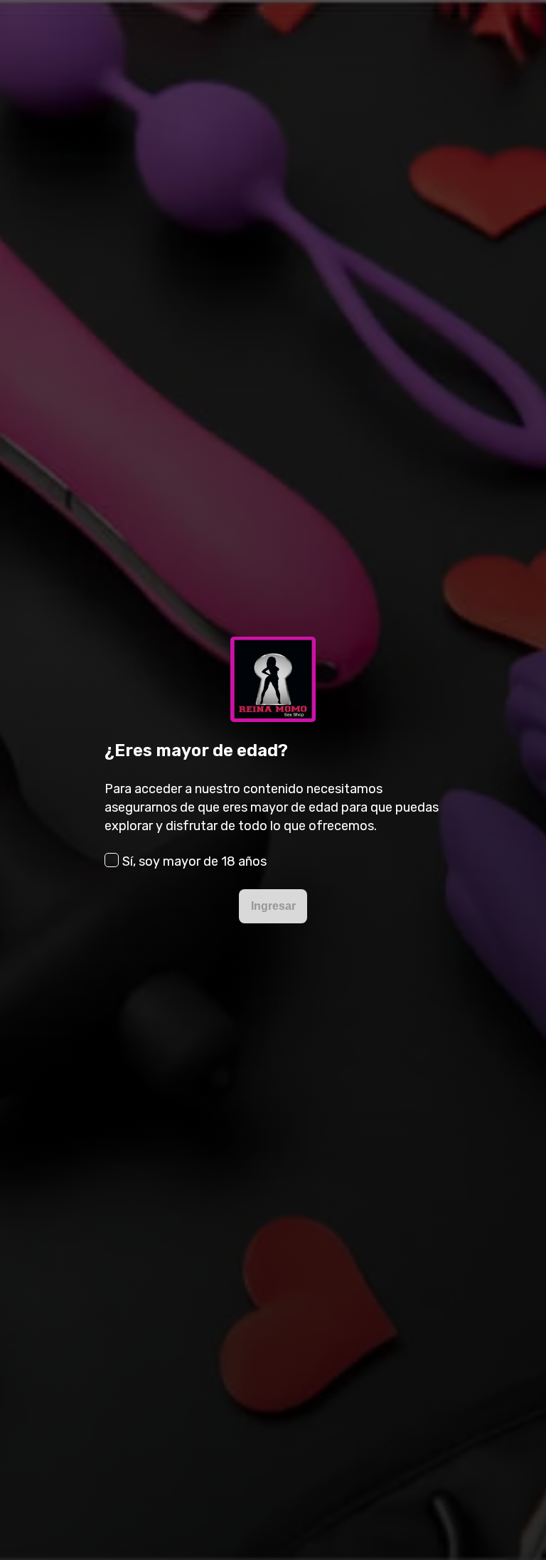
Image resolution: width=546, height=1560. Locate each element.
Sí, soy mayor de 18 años (194, 861)
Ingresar (273, 906)
